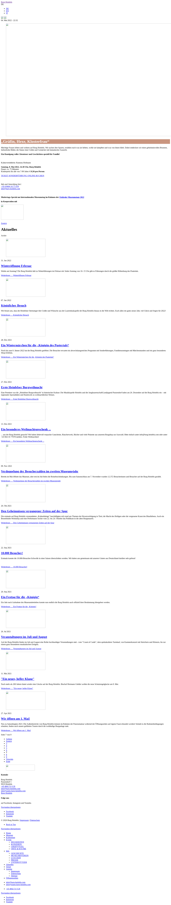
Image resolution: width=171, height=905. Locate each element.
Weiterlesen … (16, 275)
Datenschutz (35, 820)
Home (8, 833)
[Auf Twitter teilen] (5, 18)
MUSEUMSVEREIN (20, 855)
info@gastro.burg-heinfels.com (13, 791)
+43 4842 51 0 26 (8, 786)
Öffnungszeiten (12, 878)
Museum (9, 835)
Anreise (9, 869)
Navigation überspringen (11, 807)
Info (7, 851)
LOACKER (16, 858)
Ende (8, 761)
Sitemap (14, 876)
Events (8, 840)
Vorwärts (9, 759)
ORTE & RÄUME (18, 849)
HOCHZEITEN (17, 842)
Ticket (8, 867)
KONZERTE (16, 844)
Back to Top (11, 824)
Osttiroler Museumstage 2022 (71, 197)
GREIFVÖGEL (17, 846)
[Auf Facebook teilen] (2, 18)
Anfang (9, 739)
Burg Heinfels (6, 2)
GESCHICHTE (17, 853)
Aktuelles (10, 864)
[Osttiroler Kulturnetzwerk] (12, 219)
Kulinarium (10, 837)
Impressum (24, 820)
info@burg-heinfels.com (10, 789)
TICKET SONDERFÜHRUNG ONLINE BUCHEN (22, 176)
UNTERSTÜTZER (19, 862)
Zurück (4, 223)
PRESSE (14, 860)
